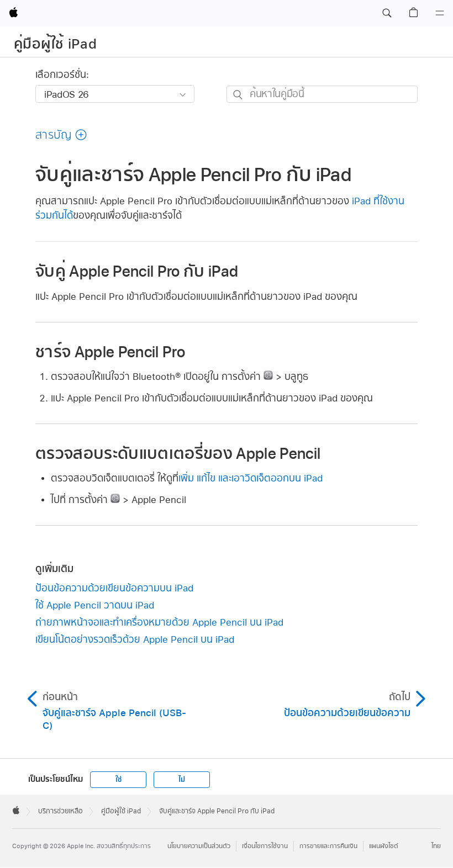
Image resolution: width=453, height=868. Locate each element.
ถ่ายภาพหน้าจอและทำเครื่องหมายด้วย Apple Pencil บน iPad (159, 622)
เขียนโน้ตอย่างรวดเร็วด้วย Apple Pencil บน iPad (134, 639)
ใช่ (118, 779)
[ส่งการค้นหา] (238, 94)
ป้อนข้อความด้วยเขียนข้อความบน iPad (114, 587)
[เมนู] (439, 13)
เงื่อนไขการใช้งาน (265, 846)
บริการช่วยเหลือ (60, 811)
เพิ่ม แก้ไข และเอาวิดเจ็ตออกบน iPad (250, 478)
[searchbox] (322, 94)
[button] (386, 13)
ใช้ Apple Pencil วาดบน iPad (94, 605)
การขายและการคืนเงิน (328, 846)
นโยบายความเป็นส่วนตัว (198, 846)
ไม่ (181, 779)
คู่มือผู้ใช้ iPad (55, 43)
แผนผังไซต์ (383, 846)
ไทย (436, 846)
